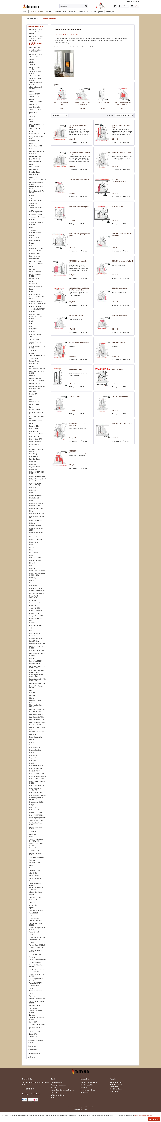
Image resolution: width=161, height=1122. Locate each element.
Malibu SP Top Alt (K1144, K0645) (35, 484)
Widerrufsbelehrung (57, 1095)
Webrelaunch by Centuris (80, 1109)
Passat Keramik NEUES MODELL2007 (37, 671)
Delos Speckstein (35, 240)
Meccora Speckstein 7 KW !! (36, 517)
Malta (31, 493)
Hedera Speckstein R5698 (35, 317)
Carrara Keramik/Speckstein (36, 211)
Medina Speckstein (35, 520)
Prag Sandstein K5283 (36, 714)
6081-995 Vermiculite (76, 315)
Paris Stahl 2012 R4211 (37, 653)
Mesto (31, 545)
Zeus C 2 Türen (34, 1031)
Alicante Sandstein (35, 76)
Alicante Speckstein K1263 (35, 83)
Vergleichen (74, 142)
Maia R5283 (33, 469)
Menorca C (33, 537)
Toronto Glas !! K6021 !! (37, 945)
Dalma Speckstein (35, 232)
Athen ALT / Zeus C (35, 109)
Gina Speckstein (34, 294)
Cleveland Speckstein (36, 222)
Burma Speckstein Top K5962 (36, 192)
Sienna (31, 881)
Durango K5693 (34, 253)
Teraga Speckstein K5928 (35, 924)
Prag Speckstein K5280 (37, 720)
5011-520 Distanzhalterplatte (79, 206)
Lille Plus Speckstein (36, 434)
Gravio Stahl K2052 (35, 306)
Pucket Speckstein (35, 737)
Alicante (32, 65)
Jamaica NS (33, 350)
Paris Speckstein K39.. (36, 650)
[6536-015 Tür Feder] (103, 94)
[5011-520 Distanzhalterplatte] (60, 214)
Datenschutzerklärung (87, 1090)
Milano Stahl (33, 552)
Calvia (31, 195)
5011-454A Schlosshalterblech (119, 180)
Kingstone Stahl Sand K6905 (36, 372)
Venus (31, 993)
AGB (52, 1097)
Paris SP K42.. (34, 641)
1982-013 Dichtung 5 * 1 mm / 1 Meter (79, 153)
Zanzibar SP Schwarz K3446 (36, 1018)
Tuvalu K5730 (34, 972)
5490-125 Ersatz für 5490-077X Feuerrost (82, 103)
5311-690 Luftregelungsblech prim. (79, 234)
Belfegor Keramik (35, 156)
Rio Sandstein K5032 (36, 766)
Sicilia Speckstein (35, 878)
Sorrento (32, 902)
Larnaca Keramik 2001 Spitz (36, 417)
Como (31, 227)
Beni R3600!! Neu (35, 161)
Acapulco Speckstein (36, 29)
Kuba (31, 399)
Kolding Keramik (34, 383)
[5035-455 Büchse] (102, 214)
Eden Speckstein (35, 261)
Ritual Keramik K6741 (36, 773)
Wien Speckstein (35, 1005)
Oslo (30, 628)
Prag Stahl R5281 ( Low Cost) (37, 728)
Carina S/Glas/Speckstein (35, 206)
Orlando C (32, 623)
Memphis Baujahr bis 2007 (36, 533)
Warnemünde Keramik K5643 (36, 1002)
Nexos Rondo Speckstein (33, 596)
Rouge (31, 804)
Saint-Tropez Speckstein (37, 818)
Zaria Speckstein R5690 (37, 1024)
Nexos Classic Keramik (37, 591)
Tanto (31, 915)
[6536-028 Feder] (102, 377)
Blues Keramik (34, 167)
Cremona (32, 230)
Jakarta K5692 (34, 339)
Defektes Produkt (57, 1082)
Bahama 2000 (34, 141)
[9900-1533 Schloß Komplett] (102, 431)
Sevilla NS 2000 (34, 870)
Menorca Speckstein (36, 539)
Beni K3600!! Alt (34, 159)
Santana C (32, 848)
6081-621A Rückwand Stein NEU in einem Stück (123, 103)
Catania (32, 219)
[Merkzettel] (115, 6)
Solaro (31, 894)
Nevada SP (33, 585)
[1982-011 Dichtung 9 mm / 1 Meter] (62, 94)
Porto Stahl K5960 (35, 712)
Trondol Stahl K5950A (36, 969)
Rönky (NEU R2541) (36, 815)
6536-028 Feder (117, 369)
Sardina (32, 860)
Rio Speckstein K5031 (36, 768)
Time (31, 934)
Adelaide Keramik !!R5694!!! (35, 39)
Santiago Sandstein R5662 (35, 854)
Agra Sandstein (34, 47)
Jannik (31, 353)
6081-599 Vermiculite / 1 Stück (122, 261)
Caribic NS (33, 203)
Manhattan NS (34, 498)
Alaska (31, 62)
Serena (31, 868)
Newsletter (84, 1087)
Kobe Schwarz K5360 (36, 381)
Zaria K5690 (33, 1022)
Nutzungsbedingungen (58, 1085)
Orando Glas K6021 (35, 611)
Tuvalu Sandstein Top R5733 (36, 975)
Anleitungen (32, 1057)
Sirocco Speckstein (35, 892)
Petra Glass (33, 693)
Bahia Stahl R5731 (35, 146)
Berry (31, 164)
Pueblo (31, 739)
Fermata (32, 269)
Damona (32, 235)
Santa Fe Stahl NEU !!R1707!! (36, 844)
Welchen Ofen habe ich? (88, 1082)
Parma (31, 658)
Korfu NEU (33, 391)
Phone (31, 698)
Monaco (32, 568)
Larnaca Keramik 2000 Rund (36, 413)
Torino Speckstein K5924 (37, 937)
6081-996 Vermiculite (119, 315)
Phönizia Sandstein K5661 (35, 701)
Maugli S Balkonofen (36, 503)
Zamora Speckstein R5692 (35, 1011)
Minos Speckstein (35, 558)
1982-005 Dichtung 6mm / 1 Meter (78, 126)
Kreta (31, 396)
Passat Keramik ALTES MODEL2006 (37, 667)
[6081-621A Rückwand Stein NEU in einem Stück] (123, 94)
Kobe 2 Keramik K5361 (37, 378)
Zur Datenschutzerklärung (143, 1115)
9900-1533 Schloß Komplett (122, 424)
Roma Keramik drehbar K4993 (37, 782)
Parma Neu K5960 (35, 661)
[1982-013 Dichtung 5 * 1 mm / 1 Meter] (60, 160)
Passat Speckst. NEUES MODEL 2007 (37, 680)
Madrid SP (32, 461)
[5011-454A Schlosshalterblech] (102, 187)
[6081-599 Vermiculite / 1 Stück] (102, 268)
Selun (31, 865)
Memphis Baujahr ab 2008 (36, 529)
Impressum (84, 1092)
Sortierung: (110, 115)
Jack (30, 337)
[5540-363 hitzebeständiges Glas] (60, 268)
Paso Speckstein (35, 663)
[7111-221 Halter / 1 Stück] (102, 404)
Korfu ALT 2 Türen (35, 389)
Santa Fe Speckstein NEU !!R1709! (36, 840)
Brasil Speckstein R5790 (37, 180)
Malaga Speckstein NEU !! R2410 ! (37, 479)
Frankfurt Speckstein (36, 286)
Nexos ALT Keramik (35, 588)
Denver (31, 243)
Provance (32, 734)
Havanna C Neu (34, 314)
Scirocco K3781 (34, 862)
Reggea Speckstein (35, 758)
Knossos (32, 376)
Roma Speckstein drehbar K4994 (35, 789)
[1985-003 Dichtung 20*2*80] (102, 160)
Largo (31, 407)
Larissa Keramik (34, 409)
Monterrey (32, 578)
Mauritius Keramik (35, 506)
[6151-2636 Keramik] (102, 350)
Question (32, 745)
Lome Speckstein (35, 441)
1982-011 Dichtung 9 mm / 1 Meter (62, 103)
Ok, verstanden (154, 1119)
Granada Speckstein (36, 301)
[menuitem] (73, 6)
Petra (31, 690)
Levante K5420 (34, 426)
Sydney (31, 908)
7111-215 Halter (74, 396)
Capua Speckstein (35, 200)
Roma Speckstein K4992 (37, 785)
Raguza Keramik (34, 747)
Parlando (32, 656)
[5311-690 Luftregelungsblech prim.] (60, 241)
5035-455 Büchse (118, 206)
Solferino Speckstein (36, 900)
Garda (31, 291)
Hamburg (32, 311)
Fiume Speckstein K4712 (35, 275)
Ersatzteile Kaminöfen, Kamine (35, 1041)
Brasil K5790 (33, 177)
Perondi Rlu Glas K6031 (37, 683)
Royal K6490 (33, 807)
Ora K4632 (33, 605)
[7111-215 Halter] (60, 404)
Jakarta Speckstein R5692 (35, 342)
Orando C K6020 (35, 608)
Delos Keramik (34, 238)
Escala (31, 266)
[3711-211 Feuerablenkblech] (60, 187)
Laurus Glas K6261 (35, 421)
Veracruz (32, 996)
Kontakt (53, 1087)
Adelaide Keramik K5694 (35, 44)
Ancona (31, 99)
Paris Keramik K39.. (35, 638)
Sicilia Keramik (34, 875)
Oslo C (31, 630)
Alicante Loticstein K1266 (35, 72)
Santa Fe (32, 837)
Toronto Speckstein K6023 (35, 951)
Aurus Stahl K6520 (35, 128)
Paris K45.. (33, 636)
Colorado (32, 225)
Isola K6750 (33, 329)
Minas (31, 555)
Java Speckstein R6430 (37, 356)
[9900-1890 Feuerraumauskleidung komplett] (60, 458)
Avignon (32, 131)
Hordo (31, 321)
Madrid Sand (33, 464)
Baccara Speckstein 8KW (36, 137)
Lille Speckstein (34, 436)
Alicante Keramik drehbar (35, 68)
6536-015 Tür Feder (103, 102)
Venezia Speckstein (35, 991)
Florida (31, 281)
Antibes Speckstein (35, 102)
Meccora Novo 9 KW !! (36, 513)
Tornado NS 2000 (35, 940)
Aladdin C (32, 59)
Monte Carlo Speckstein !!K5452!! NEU (37, 574)
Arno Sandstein (34, 107)
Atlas (31, 122)
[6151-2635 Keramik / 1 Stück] (60, 350)
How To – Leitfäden (86, 1085)
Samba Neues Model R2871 (36, 828)
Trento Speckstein (35, 962)
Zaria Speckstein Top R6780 (36, 1028)
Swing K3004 (33, 905)
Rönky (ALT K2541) (35, 812)
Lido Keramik (33, 428)
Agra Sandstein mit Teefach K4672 (35, 50)
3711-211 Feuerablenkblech (79, 179)
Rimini (31, 763)
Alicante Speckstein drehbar (35, 88)
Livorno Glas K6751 (35, 439)
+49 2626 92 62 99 (28, 1089)
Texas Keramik (34, 932)
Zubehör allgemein (34, 1053)
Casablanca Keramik (36, 214)
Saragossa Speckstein (36, 857)
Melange (32, 523)
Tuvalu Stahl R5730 (35, 983)
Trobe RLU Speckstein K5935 (36, 965)
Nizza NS (32, 600)
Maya (31, 511)
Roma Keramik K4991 (36, 779)
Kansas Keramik (34, 361)
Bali (30, 148)
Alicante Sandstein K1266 (35, 79)
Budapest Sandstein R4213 (36, 183)
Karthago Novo (34, 363)
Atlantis (31, 119)
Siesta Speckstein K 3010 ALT (36, 884)
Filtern (57, 115)
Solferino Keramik (35, 897)
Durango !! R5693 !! (35, 251)
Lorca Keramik (34, 444)
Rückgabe (54, 1092)
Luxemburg (33, 454)
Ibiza (31, 324)
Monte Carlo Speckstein (37, 571)
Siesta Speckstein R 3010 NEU (36, 888)
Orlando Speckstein (35, 625)
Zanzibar (32, 1015)
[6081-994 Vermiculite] (102, 295)
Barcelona (32, 154)
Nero (31, 583)
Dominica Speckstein (36, 248)
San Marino (33, 831)
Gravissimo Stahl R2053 (37, 309)
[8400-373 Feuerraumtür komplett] (60, 431)
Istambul (32, 331)
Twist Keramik (34, 985)
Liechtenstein (33, 431)
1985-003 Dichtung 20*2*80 (121, 152)
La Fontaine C (34, 402)
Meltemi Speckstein (35, 526)
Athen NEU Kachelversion (34, 113)
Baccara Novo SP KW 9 (37, 134)
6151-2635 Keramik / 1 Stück (79, 342)
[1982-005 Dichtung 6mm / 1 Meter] (60, 133)
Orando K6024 (34, 613)
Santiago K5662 (34, 850)
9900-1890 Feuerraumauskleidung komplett (77, 452)
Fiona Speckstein (35, 272)
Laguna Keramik (34, 404)
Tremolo (32, 957)
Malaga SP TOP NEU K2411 (36, 473)
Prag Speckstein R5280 (37, 722)
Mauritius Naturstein (36, 508)
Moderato (32, 563)
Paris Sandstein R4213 (37, 643)
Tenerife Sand (34, 918)
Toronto (31, 942)
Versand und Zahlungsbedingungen (63, 1090)
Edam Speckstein (35, 256)
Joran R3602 (33, 358)
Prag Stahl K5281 (35, 725)
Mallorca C (33, 487)
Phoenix (32, 695)
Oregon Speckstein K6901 (35, 619)
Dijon (31, 245)
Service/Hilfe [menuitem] (133, 1)
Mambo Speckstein (35, 495)
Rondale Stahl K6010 (36, 802)
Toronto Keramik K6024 (37, 947)
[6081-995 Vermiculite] (60, 323)
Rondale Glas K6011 (36, 792)
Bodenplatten (32, 1050)
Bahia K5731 (33, 143)
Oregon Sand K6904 (36, 616)
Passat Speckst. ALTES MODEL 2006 (37, 675)
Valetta (31, 988)
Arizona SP (33, 104)
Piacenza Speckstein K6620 (36, 705)
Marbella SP (33, 500)
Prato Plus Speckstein (36, 732)
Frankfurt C (33, 284)
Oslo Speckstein (34, 633)
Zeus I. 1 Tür (33, 1034)
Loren (31, 447)
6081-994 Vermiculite (119, 288)
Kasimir (31, 366)
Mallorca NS (33, 490)
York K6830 (33, 1008)
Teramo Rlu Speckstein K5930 (37, 928)
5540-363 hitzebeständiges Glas (78, 262)
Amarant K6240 (34, 94)
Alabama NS (33, 57)
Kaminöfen (32, 1046)
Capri (31, 198)
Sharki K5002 (33, 873)
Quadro (31, 742)
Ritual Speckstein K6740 (37, 776)
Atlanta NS (33, 116)
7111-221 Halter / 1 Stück (120, 396)
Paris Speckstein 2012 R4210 (36, 647)
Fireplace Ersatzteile (35, 26)
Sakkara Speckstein (36, 820)
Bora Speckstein (34, 172)
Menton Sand (33, 542)
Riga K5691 (33, 760)
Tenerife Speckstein (35, 921)
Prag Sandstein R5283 (36, 717)
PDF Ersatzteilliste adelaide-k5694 (66, 34)
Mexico (31, 547)
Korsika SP (33, 394)
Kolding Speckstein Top (37, 386)
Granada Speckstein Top (37, 304)
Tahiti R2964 (33, 913)
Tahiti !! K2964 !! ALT (36, 910)
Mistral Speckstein (35, 560)
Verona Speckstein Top (37, 998)
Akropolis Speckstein (36, 54)
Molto (31, 565)
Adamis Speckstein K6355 (35, 32)
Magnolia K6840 (34, 467)
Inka (30, 326)
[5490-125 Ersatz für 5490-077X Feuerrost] (82, 94)
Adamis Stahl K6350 (36, 36)
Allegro (31, 91)
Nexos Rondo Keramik (36, 593)
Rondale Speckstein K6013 (36, 798)
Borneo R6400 (34, 174)
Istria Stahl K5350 (35, 334)
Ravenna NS (33, 755)
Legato (31, 423)
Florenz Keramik (34, 278)
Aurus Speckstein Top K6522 (36, 125)
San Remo (32, 834)
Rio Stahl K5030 (34, 771)
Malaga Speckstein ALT (37, 476)
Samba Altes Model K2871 (35, 823)
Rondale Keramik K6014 (37, 795)
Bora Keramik (33, 169)
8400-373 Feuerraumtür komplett (77, 425)
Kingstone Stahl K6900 (37, 369)
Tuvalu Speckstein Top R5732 (36, 979)
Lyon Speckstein (34, 459)
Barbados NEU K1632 (36, 151)
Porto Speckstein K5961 (37, 709)
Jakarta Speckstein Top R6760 (37, 347)
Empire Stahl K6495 (36, 264)
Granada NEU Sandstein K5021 (37, 297)
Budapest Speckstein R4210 (36, 187)
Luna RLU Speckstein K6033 (36, 450)
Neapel (31, 580)
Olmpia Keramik (34, 603)
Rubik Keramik (34, 810)
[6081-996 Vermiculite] (102, 323)
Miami (31, 550)
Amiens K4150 (34, 96)
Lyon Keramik (33, 456)
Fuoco (31, 289)
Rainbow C (33, 752)
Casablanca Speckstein (37, 217)
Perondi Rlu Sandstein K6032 (36, 686)
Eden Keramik (34, 258)
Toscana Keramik (35, 954)
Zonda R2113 (33, 1036)
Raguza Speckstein (35, 750)
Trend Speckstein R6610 (37, 960)
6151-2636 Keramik (119, 342)
